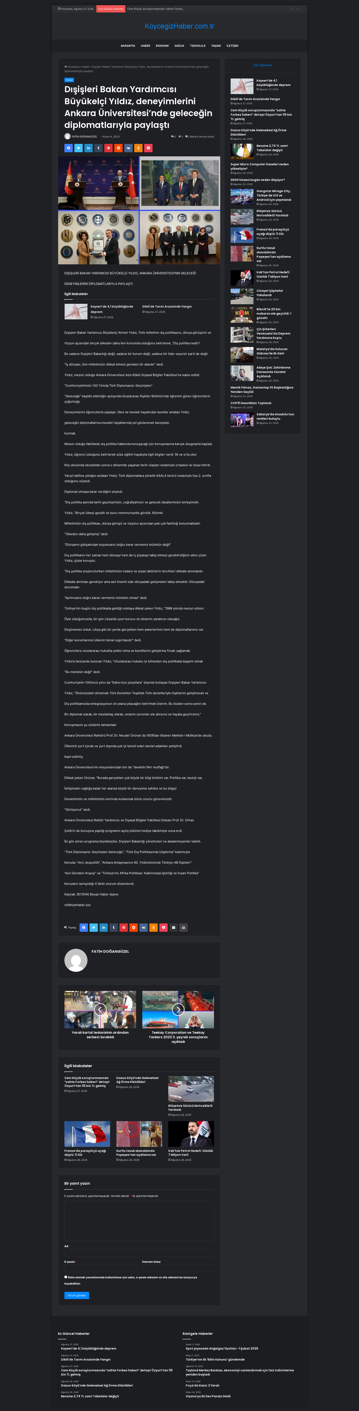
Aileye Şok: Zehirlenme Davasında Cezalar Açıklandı (273, 371)
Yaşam (216, 45)
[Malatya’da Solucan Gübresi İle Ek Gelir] (242, 355)
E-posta (70, 1261)
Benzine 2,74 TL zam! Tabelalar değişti (272, 148)
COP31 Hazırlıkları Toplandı (251, 403)
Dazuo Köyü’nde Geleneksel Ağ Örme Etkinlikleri (137, 1080)
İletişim (232, 45)
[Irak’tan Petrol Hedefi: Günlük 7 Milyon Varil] (191, 1134)
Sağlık (179, 45)
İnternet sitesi (151, 1261)
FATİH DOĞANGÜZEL (84, 136)
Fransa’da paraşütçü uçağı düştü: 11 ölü (85, 1153)
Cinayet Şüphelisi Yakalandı (270, 293)
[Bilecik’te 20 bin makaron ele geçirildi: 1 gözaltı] (242, 315)
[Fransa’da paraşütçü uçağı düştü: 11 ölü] (87, 1134)
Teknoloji (197, 45)
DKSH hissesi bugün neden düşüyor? (258, 180)
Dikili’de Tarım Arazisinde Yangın (167, 306)
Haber (145, 45)
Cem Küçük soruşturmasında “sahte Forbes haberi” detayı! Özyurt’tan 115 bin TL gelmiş (183, 8)
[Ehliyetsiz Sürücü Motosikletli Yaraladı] (191, 1089)
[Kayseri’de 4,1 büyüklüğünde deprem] (76, 311)
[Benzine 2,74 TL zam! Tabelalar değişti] (242, 151)
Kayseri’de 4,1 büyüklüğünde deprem (274, 82)
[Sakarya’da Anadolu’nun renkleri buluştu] (242, 420)
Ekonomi (162, 45)
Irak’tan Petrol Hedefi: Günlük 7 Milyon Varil (190, 1153)
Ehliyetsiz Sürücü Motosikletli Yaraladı (190, 1108)
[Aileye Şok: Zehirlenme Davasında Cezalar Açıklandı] (242, 373)
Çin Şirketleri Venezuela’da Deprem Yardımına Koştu (273, 333)
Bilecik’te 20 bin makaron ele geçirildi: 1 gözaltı (274, 313)
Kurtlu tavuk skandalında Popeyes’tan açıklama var (136, 1153)
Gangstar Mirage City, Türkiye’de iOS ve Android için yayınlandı (274, 195)
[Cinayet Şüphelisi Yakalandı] (242, 296)
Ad (67, 1246)
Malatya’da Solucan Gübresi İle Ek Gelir (272, 351)
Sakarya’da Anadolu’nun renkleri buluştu (275, 416)
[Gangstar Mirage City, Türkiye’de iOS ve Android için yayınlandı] (242, 197)
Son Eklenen (262, 65)
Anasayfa (128, 45)
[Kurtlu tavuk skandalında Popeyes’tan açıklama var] (139, 1134)
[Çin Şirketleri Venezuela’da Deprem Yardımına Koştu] (242, 335)
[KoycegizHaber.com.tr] (179, 26)
